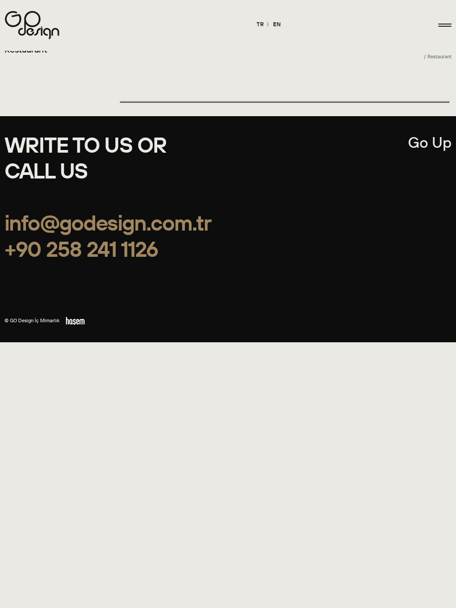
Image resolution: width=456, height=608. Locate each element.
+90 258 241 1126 (81, 249)
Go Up (430, 142)
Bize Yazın (131, 89)
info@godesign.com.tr (107, 223)
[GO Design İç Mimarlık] (32, 25)
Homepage (411, 56)
